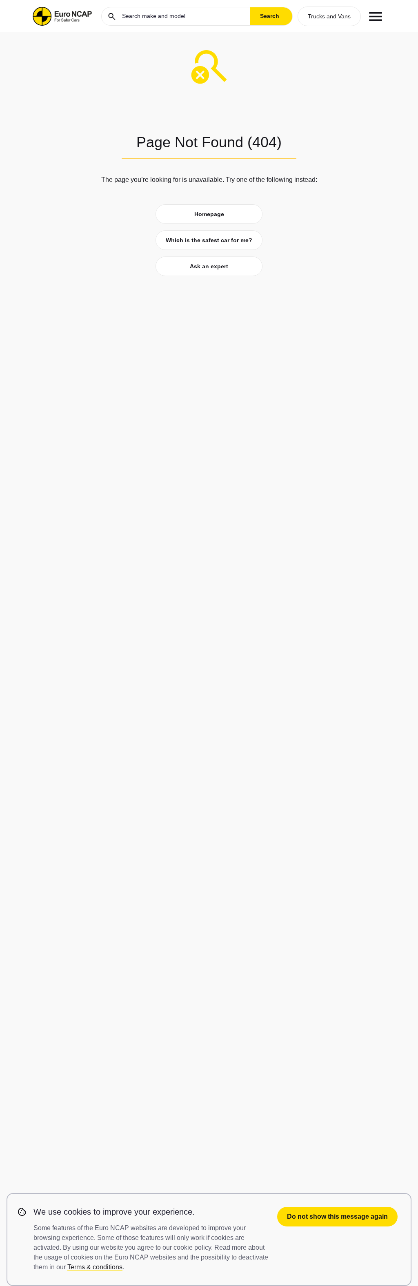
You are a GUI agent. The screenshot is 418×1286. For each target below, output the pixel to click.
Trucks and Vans (329, 16)
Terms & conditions (94, 1267)
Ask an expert (209, 266)
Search (269, 16)
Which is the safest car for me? (209, 240)
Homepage (209, 214)
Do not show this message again (337, 1216)
